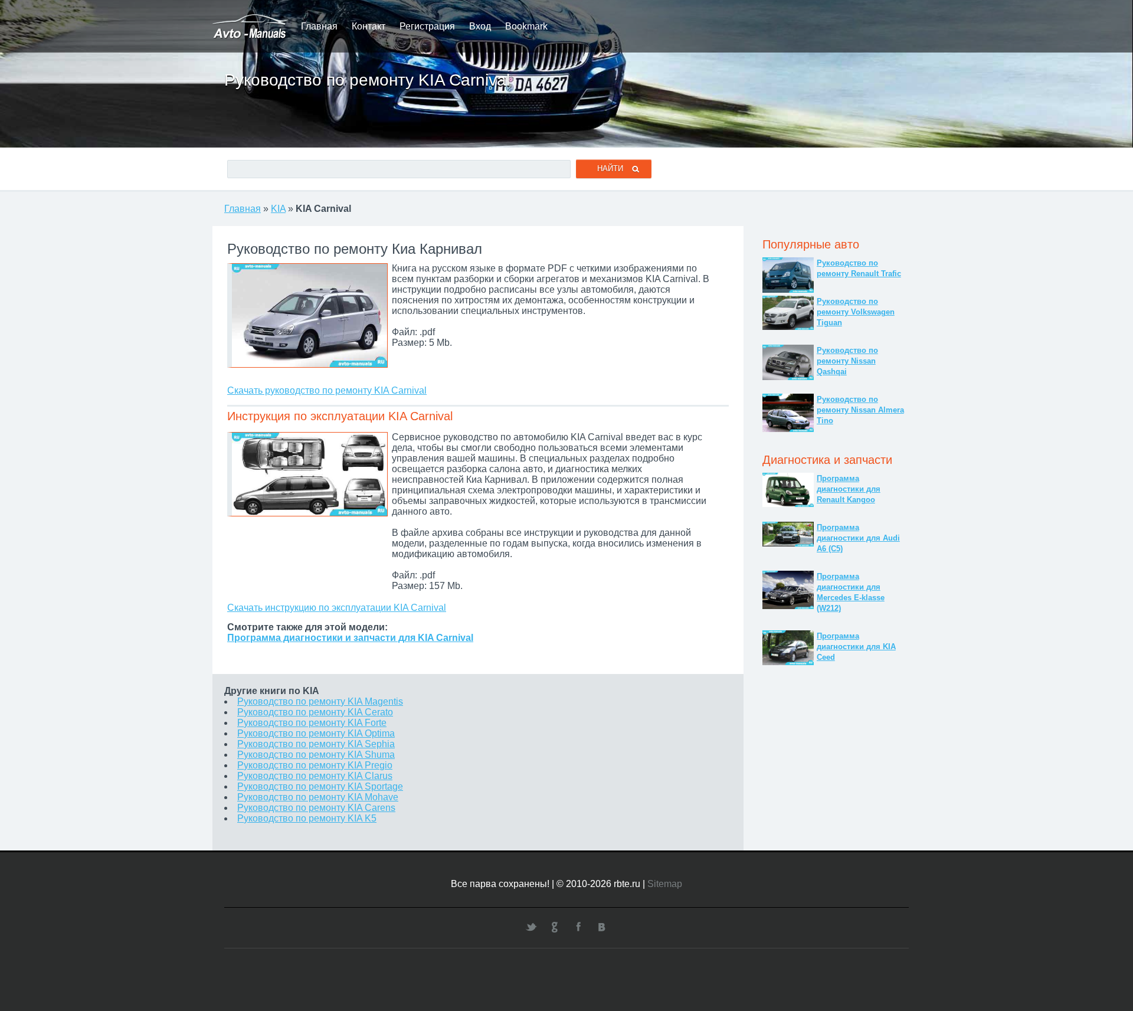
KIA (278, 209)
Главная (319, 26)
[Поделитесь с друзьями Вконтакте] (602, 927)
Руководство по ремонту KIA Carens (316, 808)
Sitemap (664, 884)
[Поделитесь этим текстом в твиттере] (531, 927)
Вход (480, 26)
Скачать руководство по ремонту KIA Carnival (327, 390)
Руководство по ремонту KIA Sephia (316, 744)
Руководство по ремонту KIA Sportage (320, 786)
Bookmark (526, 26)
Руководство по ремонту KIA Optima (316, 733)
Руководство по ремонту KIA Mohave (317, 797)
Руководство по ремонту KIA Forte (312, 723)
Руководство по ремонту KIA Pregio (314, 765)
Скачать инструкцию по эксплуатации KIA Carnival (336, 608)
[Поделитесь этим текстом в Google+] (555, 927)
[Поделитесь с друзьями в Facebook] (578, 927)
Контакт (368, 26)
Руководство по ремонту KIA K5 (306, 818)
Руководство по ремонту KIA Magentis (320, 701)
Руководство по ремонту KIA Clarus (314, 776)
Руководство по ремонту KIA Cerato (315, 712)
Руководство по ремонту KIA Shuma (316, 755)
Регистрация (427, 26)
